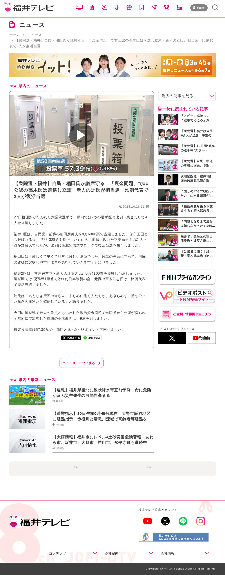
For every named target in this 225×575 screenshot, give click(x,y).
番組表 (200, 7)
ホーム (14, 35)
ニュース (34, 35)
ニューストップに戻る (79, 363)
